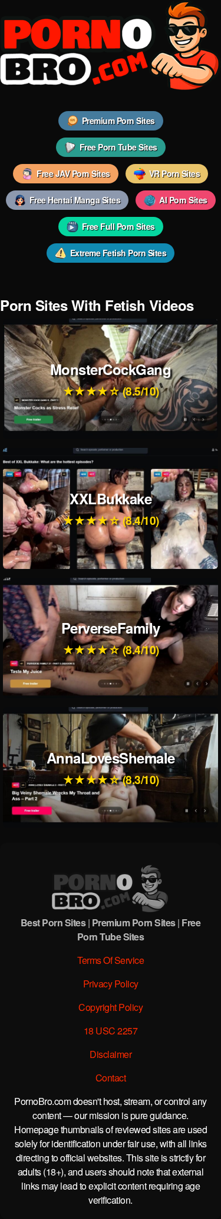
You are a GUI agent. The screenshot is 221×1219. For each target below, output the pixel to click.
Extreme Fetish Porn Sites (118, 253)
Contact (110, 1077)
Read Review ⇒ (111, 394)
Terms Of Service (110, 960)
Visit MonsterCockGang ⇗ (111, 363)
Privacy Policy (110, 983)
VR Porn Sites (174, 173)
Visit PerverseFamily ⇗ (110, 621)
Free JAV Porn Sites (73, 173)
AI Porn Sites (183, 200)
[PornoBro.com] (110, 86)
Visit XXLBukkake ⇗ (110, 492)
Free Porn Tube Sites (118, 147)
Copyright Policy (110, 1007)
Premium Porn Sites (118, 120)
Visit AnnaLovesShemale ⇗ (111, 751)
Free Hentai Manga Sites (75, 200)
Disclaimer (110, 1054)
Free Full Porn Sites (118, 226)
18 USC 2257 (111, 1030)
